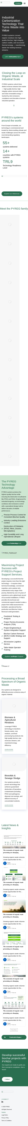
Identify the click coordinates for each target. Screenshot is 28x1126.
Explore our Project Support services (14, 656)
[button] (24, 3)
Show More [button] (14, 1030)
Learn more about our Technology (14, 543)
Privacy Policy (5, 1117)
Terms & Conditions (7, 1120)
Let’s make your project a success (13, 56)
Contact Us (7, 1079)
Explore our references (12, 194)
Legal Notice (5, 1115)
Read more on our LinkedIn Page (15, 1037)
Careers (4, 1112)
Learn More (9, 749)
